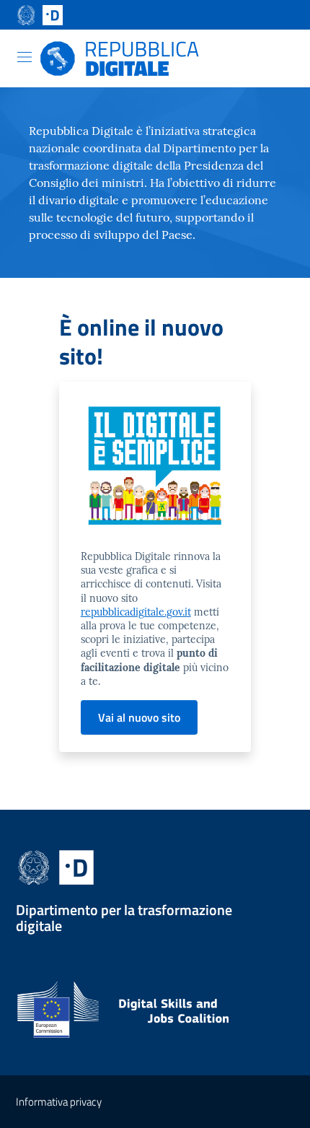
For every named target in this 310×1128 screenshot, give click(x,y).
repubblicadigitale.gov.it (136, 611)
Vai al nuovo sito (139, 717)
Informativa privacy (59, 1101)
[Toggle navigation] (24, 57)
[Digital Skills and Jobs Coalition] (155, 1016)
